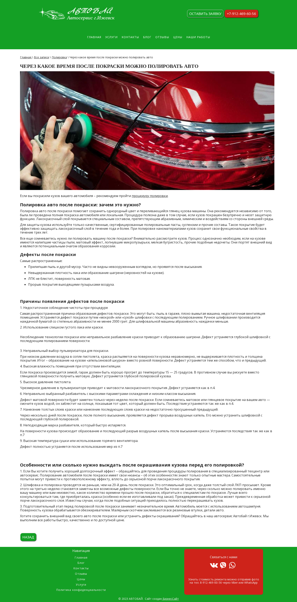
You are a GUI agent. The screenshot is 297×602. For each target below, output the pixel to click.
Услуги (111, 37)
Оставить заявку (205, 13)
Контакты (130, 37)
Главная (94, 37)
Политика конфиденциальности (81, 590)
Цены (177, 37)
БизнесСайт (170, 599)
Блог (147, 37)
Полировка (59, 57)
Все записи (41, 57)
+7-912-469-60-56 (241, 13)
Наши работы (198, 37)
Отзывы (162, 37)
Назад (28, 537)
